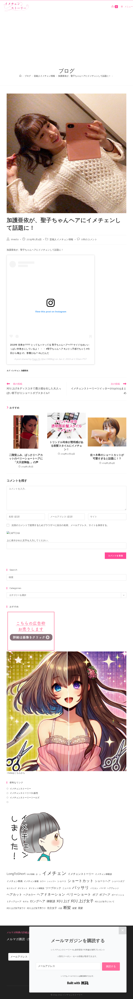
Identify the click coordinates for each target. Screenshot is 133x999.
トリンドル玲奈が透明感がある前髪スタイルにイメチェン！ (66, 446)
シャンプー (51, 881)
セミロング (11, 888)
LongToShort (16, 874)
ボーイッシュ (118, 895)
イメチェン (15, 371)
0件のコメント (89, 239)
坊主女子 (52, 908)
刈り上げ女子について (104, 901)
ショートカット (81, 881)
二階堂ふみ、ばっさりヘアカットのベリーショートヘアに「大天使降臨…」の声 (26, 458)
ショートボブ (118, 881)
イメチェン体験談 (103, 874)
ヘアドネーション (51, 894)
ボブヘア (104, 894)
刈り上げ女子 (82, 901)
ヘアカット (14, 894)
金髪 (74, 908)
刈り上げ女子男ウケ (36, 908)
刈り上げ (63, 901)
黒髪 (80, 908)
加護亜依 (24, 371)
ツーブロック (53, 888)
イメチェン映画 (15, 881)
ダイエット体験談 (36, 888)
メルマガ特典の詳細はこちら (21, 932)
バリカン (94, 888)
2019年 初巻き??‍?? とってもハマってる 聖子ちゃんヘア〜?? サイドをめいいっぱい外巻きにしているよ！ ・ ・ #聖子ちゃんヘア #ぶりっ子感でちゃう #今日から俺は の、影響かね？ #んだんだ (50, 348)
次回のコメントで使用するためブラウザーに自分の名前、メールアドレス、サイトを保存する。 (60, 525)
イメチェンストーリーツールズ (24, 797)
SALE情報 (31, 874)
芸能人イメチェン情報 (61, 239)
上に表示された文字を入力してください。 (28, 540)
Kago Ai (36, 359)
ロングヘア (37, 901)
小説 (60, 908)
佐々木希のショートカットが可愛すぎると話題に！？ (107, 456)
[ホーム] (20, 76)
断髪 (67, 907)
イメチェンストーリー (20, 788)
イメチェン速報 (31, 881)
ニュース (66, 888)
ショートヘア (102, 881)
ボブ (95, 894)
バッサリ (80, 887)
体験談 (51, 901)
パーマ (102, 888)
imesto (15, 239)
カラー (43, 881)
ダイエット (22, 888)
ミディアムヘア (14, 901)
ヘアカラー (29, 894)
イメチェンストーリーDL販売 (24, 793)
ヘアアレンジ (113, 888)
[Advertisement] (66, 43)
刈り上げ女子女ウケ (16, 908)
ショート (61, 881)
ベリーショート (78, 894)
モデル (26, 901)
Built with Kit (78, 983)
